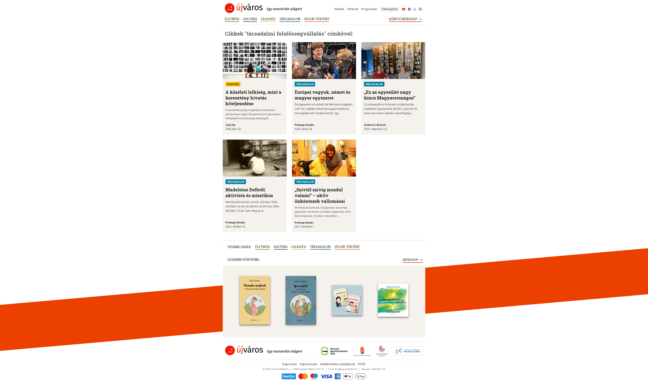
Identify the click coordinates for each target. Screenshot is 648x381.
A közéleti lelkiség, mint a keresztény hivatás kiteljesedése (253, 97)
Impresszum (308, 364)
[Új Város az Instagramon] (414, 9)
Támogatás (389, 9)
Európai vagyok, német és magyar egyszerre (322, 95)
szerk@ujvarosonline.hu (346, 369)
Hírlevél (352, 9)
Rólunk (339, 9)
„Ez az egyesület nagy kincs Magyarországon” (389, 95)
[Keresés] (420, 9)
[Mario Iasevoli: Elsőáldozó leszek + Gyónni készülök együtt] (347, 300)
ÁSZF (362, 364)
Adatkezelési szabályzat (337, 364)
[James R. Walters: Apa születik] (301, 300)
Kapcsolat (289, 364)
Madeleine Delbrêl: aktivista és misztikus (249, 192)
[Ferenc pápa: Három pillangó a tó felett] (393, 300)
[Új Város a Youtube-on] (403, 9)
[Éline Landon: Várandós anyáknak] (255, 300)
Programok (369, 9)
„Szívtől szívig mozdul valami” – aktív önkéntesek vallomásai (320, 195)
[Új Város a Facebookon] (409, 9)
